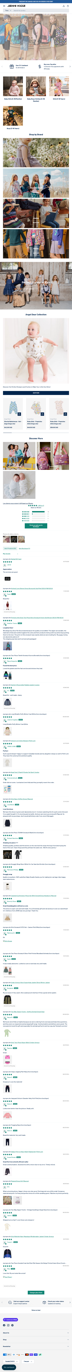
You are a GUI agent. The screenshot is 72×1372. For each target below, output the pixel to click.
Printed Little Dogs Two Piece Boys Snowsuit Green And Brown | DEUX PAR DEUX (37, 617)
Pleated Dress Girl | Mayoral (20, 1181)
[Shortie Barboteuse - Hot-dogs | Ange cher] (13, 408)
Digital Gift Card (16, 559)
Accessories (53, 466)
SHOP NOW (36, 162)
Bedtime (19, 495)
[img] (36, 505)
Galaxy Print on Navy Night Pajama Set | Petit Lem (27, 1151)
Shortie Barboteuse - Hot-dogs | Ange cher (12, 423)
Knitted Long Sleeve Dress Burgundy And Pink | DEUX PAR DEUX (32, 588)
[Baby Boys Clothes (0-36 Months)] (36, 86)
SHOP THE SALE (45, 289)
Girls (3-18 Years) (59, 99)
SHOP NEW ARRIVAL (28, 289)
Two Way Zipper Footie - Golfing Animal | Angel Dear (28, 1012)
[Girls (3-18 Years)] (59, 86)
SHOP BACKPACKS (36, 38)
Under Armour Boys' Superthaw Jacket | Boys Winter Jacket (30, 982)
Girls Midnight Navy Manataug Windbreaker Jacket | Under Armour (32, 1236)
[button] (68, 6)
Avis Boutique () (24, 548)
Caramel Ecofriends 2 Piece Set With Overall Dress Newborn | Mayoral (33, 895)
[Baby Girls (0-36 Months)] (13, 86)
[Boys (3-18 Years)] (13, 116)
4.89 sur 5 (41, 505)
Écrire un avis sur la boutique (36, 525)
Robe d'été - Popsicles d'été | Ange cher (34, 423)
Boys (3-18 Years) (13, 128)
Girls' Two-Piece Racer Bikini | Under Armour (25, 1042)
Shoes (19, 466)
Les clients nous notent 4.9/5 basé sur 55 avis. (18, 503)
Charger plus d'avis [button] (36, 1292)
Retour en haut (36, 1310)
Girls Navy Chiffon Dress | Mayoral (22, 799)
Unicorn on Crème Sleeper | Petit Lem (23, 741)
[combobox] (36, 10)
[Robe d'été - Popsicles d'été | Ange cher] (36, 408)
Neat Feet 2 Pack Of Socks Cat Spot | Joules (25, 772)
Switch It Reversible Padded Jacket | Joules (25, 685)
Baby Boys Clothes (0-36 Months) (36, 100)
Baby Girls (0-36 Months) (13, 99)
